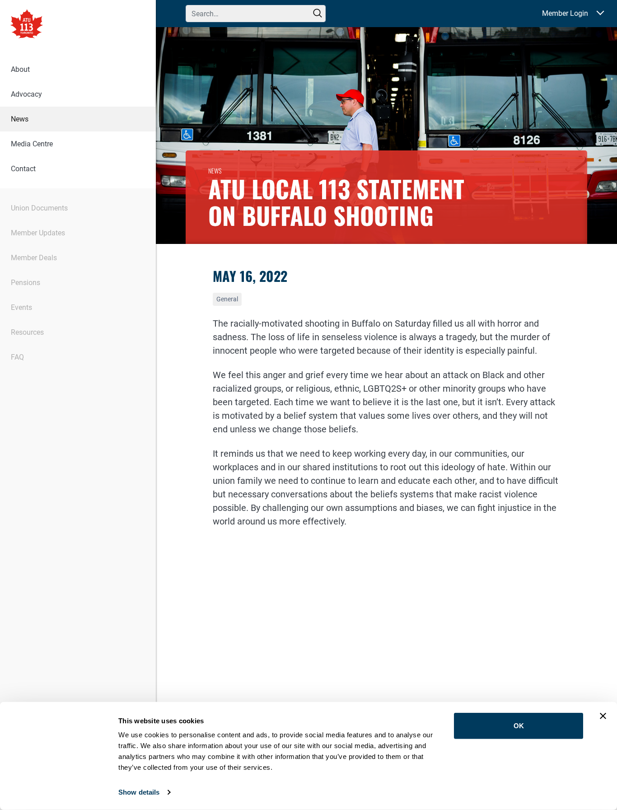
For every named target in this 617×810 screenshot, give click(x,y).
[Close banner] (603, 716)
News (19, 119)
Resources (27, 332)
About (20, 69)
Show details (138, 792)
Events (21, 307)
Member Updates (38, 233)
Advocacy (26, 94)
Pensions (25, 282)
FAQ (17, 357)
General (227, 299)
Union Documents (39, 208)
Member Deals (34, 257)
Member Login (565, 13)
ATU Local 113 (26, 24)
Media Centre (32, 144)
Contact (23, 168)
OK (519, 726)
